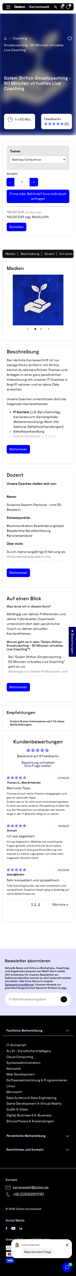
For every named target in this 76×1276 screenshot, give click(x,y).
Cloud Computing (19, 1057)
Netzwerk (13, 1068)
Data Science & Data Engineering (31, 1098)
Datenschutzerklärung (19, 984)
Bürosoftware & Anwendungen (30, 1121)
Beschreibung (30, 254)
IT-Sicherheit (16, 1045)
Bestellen (38, 947)
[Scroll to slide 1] (35, 329)
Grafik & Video (17, 1109)
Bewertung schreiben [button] (38, 762)
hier (64, 988)
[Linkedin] (20, 1228)
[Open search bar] (56, 7)
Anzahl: (12, 174)
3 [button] (39, 904)
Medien (10, 254)
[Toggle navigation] (8, 7)
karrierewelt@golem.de (30, 1187)
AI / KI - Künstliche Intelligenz (28, 1051)
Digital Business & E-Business (28, 1115)
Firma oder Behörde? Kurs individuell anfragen (38, 196)
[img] (16, 778)
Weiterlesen (18, 449)
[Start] (5, 38)
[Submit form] (64, 999)
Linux (10, 1086)
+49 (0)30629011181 (28, 1194)
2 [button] (35, 904)
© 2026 (23, 1209)
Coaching (20, 38)
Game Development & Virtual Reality (34, 1103)
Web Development (20, 1074)
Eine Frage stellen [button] (38, 766)
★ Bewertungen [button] (72, 641)
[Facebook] (6, 1228)
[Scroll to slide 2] (41, 329)
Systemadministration (23, 1063)
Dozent (49, 254)
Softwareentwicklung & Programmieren (36, 1080)
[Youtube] (13, 1228)
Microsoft (14, 1092)
